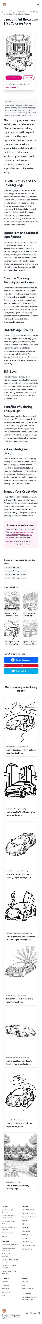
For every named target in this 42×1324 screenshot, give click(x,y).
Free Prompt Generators (10, 1244)
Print (27, 78)
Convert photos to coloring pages (8, 1216)
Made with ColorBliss (29, 1217)
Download (13, 78)
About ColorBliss (28, 1210)
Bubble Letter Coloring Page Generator (10, 1261)
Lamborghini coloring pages (22, 12)
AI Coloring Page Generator (7, 1211)
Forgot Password (28, 1289)
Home (5, 12)
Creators (25, 1220)
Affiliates (25, 1238)
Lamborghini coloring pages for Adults (15, 571)
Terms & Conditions (29, 1245)
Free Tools (6, 1241)
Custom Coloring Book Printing (9, 1228)
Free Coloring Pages (11, 12)
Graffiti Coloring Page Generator (9, 1255)
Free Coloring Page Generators (8, 1249)
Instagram (5, 1289)
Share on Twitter (22, 671)
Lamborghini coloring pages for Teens (15, 578)
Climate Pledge (27, 1242)
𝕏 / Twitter (6, 1292)
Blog (23, 1224)
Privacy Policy (27, 1249)
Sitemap (25, 1228)
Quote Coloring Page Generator (9, 1272)
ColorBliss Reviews (28, 1213)
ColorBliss (9, 542)
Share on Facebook (22, 660)
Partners (25, 1235)
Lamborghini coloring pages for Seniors (16, 574)
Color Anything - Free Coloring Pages (30, 1298)
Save (21, 665)
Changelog (26, 1231)
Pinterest (5, 1285)
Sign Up (25, 1282)
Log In (24, 1285)
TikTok (4, 1296)
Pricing (4, 1236)
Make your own (10, 87)
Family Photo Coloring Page (9, 1222)
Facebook (5, 1282)
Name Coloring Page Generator (9, 1266)
